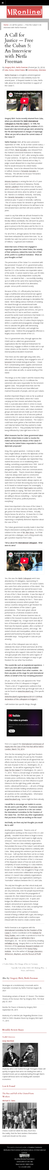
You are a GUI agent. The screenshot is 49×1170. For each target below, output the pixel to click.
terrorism (8, 362)
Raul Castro (28, 488)
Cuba (6, 70)
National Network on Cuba (27, 867)
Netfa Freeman (22, 67)
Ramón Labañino (11, 187)
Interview (42, 70)
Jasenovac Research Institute (28, 946)
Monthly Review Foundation (24, 1159)
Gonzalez (32, 171)
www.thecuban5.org (25, 691)
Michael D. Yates (8, 1100)
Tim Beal (40, 999)
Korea (11, 70)
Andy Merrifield (8, 1041)
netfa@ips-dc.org (11, 943)
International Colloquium (27, 543)
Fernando (24, 171)
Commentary (33, 70)
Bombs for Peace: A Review (13, 1007)
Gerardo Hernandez (15, 197)
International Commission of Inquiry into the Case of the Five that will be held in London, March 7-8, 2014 (24, 746)
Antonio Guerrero (11, 181)
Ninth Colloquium (25, 578)
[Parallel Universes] (20, 1055)
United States (20, 70)
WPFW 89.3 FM (27, 938)
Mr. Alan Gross (28, 532)
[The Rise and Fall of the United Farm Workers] (19, 1116)
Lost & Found (8, 1086)
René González (21, 150)
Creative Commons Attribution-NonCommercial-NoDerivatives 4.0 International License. (24, 1150)
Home (6, 25)
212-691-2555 (26, 1167)
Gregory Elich (10, 67)
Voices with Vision (11, 938)
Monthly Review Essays (13, 1029)
